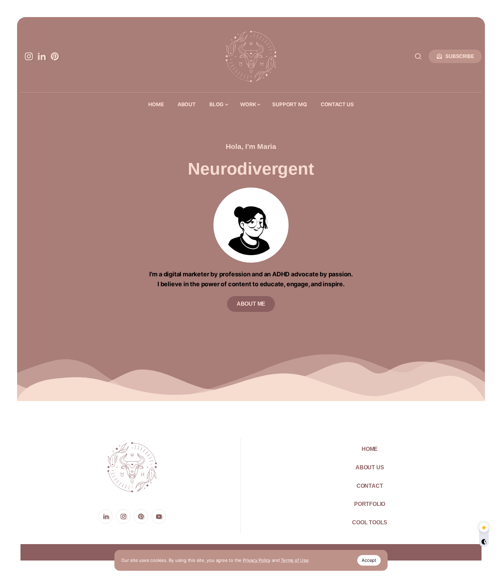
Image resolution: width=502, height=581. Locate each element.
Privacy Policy (256, 560)
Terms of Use (295, 560)
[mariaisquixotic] (251, 55)
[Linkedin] (41, 56)
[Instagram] (28, 56)
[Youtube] (159, 516)
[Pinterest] (54, 56)
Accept (369, 560)
